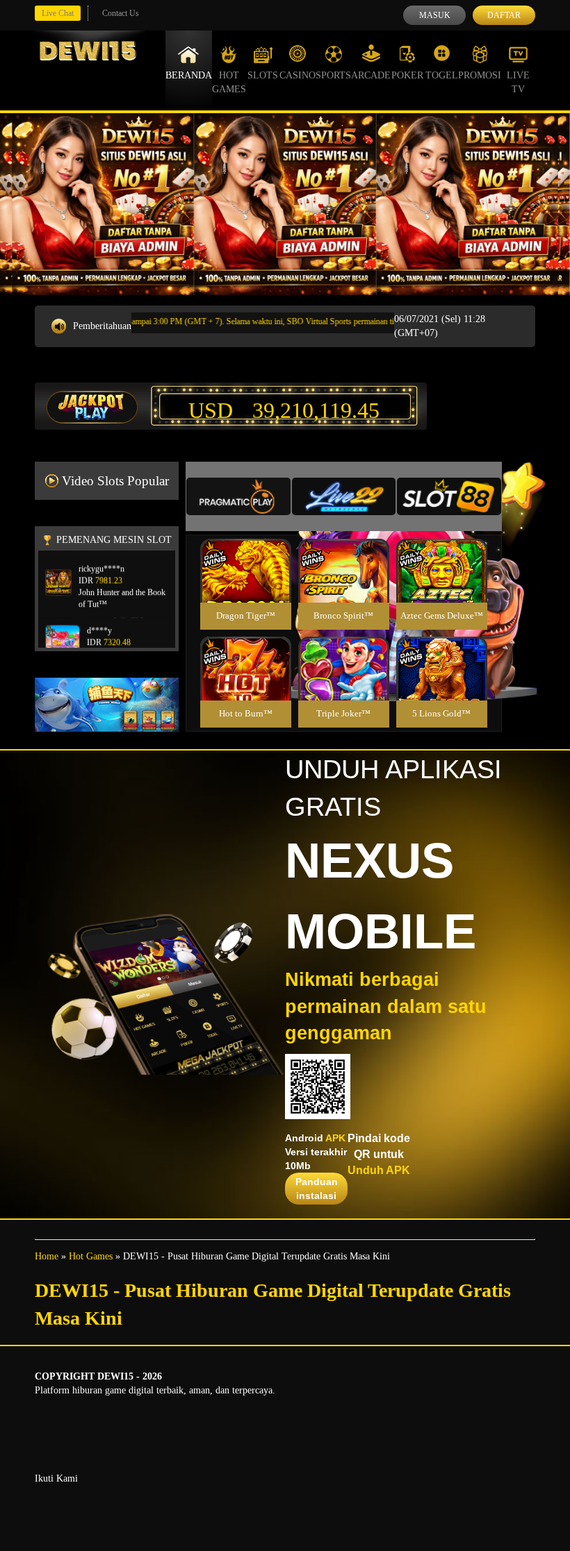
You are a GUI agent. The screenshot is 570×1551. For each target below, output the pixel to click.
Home (46, 1256)
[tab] (238, 496)
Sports (333, 75)
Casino (297, 75)
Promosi (479, 75)
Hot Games (229, 82)
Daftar (504, 15)
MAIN (246, 585)
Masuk (434, 15)
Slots (262, 75)
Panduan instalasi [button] (316, 1188)
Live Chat (58, 13)
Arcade (371, 75)
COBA (245, 554)
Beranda (188, 75)
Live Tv (518, 82)
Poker (407, 75)
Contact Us (120, 13)
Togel (441, 75)
